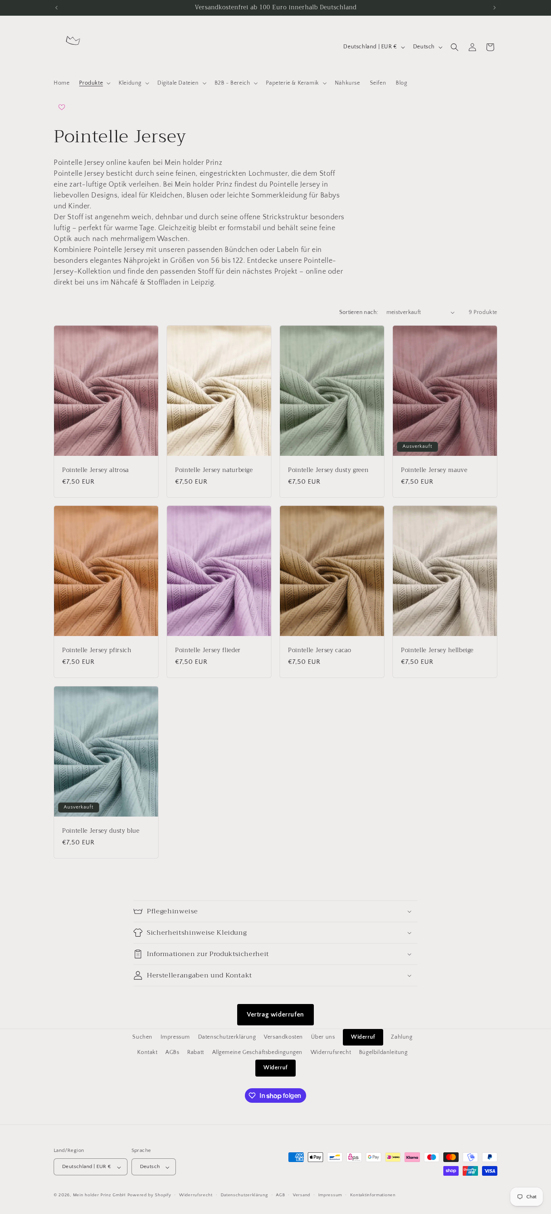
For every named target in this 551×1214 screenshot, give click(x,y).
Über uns (323, 1037)
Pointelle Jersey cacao (319, 650)
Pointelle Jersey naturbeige (214, 470)
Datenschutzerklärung (227, 1037)
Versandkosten (283, 1037)
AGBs (172, 1052)
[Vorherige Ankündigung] (56, 7)
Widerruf (363, 1037)
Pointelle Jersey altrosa (95, 470)
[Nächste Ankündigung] (494, 7)
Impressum (175, 1037)
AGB (280, 1195)
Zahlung (401, 1037)
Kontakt (147, 1052)
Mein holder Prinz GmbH (99, 1195)
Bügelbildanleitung (383, 1052)
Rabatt (195, 1052)
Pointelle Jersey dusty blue (101, 831)
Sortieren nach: (358, 312)
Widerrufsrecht (331, 1052)
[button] (94, 83)
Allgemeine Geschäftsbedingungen (257, 1052)
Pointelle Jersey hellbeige (437, 650)
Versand (301, 1195)
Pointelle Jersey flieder (208, 650)
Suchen (142, 1037)
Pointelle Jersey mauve (434, 470)
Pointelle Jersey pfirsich (96, 650)
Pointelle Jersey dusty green (328, 470)
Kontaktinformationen (373, 1195)
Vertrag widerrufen (275, 1014)
